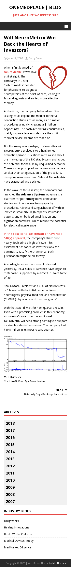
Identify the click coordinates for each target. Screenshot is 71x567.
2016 (10, 437)
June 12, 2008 (15, 58)
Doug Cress (35, 58)
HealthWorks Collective (18, 534)
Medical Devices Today (19, 540)
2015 (10, 444)
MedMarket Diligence (17, 547)
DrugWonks (11, 521)
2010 (10, 480)
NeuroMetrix (12, 72)
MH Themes (59, 563)
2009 (10, 487)
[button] (65, 26)
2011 (10, 473)
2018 (10, 423)
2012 (10, 466)
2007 (10, 501)
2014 (10, 451)
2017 (10, 430)
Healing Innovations (16, 527)
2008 (10, 494)
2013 (10, 458)
